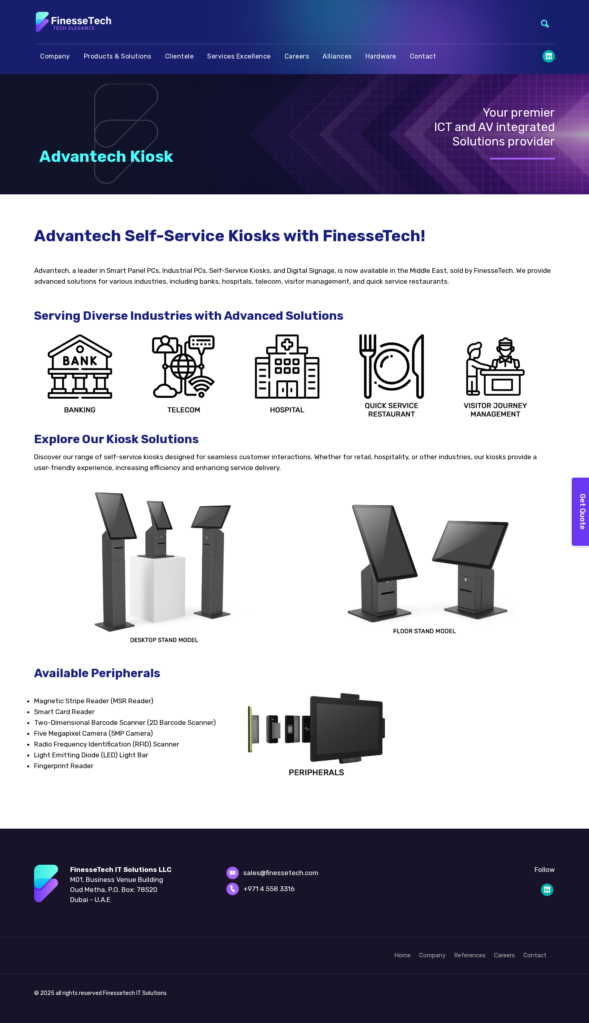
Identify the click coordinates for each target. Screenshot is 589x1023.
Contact (423, 56)
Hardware (380, 56)
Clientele (179, 56)
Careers (296, 56)
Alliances (337, 56)
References (470, 955)
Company (55, 56)
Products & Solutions (117, 56)
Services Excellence (239, 56)
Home (402, 955)
